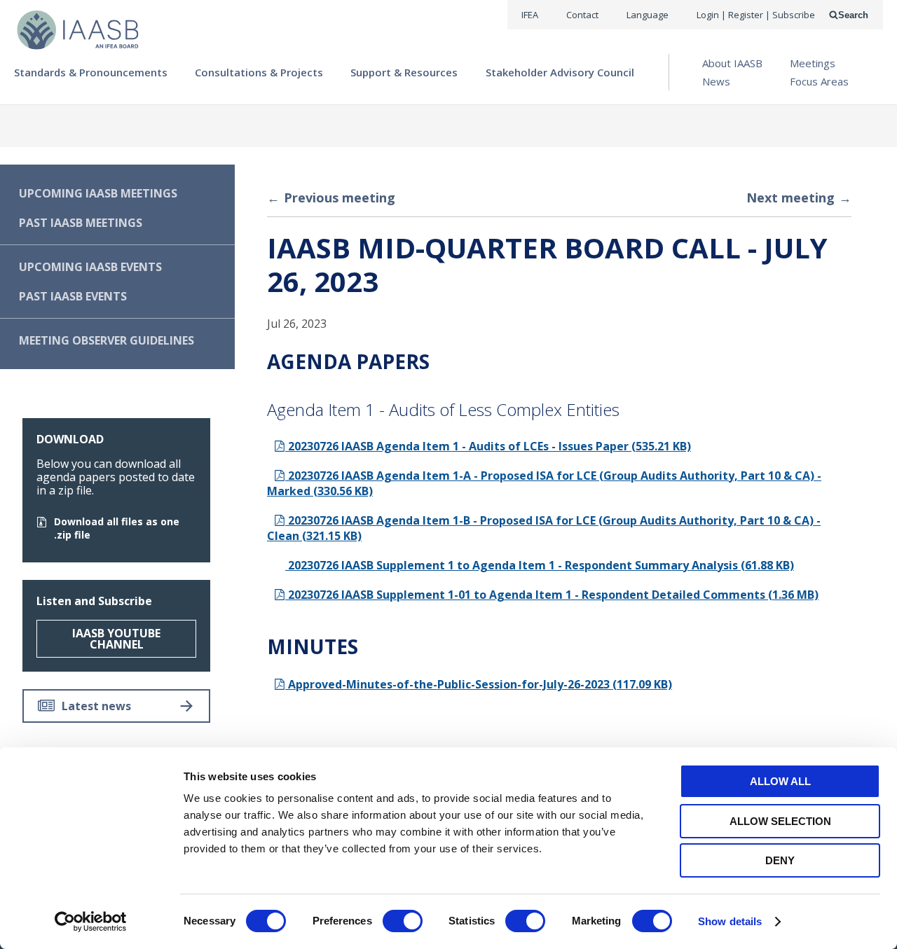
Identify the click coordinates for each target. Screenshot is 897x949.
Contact (582, 14)
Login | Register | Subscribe (756, 14)
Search (853, 15)
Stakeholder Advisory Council (560, 72)
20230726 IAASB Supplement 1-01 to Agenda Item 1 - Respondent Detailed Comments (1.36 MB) (552, 594)
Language (647, 14)
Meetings (812, 63)
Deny (780, 860)
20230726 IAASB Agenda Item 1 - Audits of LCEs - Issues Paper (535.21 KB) (488, 446)
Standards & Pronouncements (90, 72)
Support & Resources (404, 72)
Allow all (780, 781)
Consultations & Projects (259, 72)
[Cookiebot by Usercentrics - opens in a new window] (90, 921)
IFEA (529, 14)
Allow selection (780, 821)
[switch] (403, 921)
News (716, 81)
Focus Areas (819, 81)
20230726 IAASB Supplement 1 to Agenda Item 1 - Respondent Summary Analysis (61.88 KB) (539, 565)
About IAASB (732, 63)
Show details (730, 921)
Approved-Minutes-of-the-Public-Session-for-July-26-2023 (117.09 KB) (478, 684)
